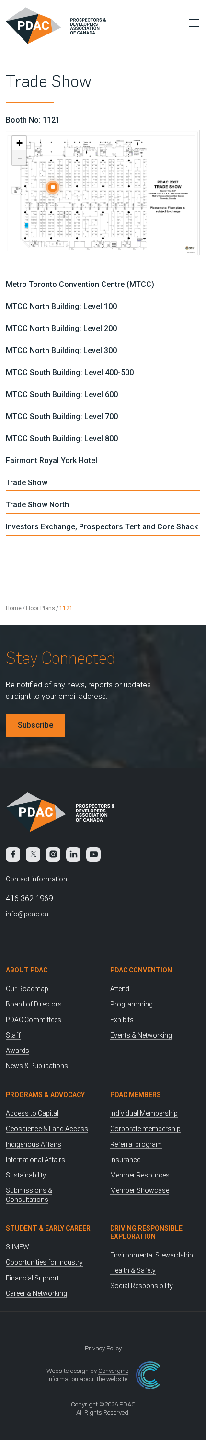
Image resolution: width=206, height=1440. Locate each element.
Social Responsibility (141, 1286)
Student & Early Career (48, 1228)
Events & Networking (141, 1035)
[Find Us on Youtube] (93, 854)
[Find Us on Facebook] (13, 854)
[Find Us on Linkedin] (73, 854)
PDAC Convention (141, 970)
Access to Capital (32, 1113)
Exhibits (122, 1020)
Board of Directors (34, 1004)
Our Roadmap (27, 989)
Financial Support (32, 1278)
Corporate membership (145, 1128)
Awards (17, 1050)
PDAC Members (135, 1094)
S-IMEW (17, 1247)
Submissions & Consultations (29, 1195)
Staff (13, 1035)
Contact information (36, 879)
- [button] (19, 157)
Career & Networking (36, 1293)
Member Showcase (139, 1190)
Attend (119, 989)
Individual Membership (144, 1113)
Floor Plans (40, 608)
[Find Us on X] (33, 854)
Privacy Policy (103, 1348)
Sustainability (26, 1175)
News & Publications (37, 1066)
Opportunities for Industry (44, 1262)
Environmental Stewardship (151, 1255)
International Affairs (35, 1160)
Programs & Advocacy (45, 1094)
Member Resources (140, 1175)
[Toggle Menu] (191, 23)
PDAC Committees (33, 1020)
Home (14, 608)
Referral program (136, 1144)
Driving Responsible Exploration (146, 1232)
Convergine (113, 1370)
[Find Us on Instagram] (53, 854)
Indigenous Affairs (33, 1144)
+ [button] (19, 143)
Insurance (125, 1160)
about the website (103, 1379)
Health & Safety (133, 1270)
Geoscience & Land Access (47, 1128)
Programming (131, 1004)
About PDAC (26, 970)
